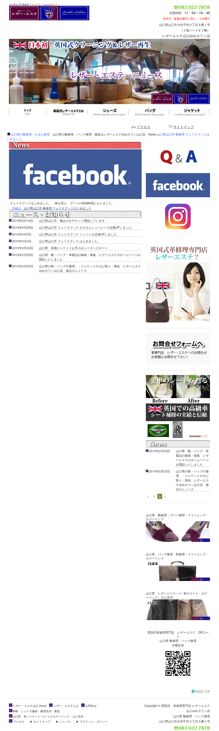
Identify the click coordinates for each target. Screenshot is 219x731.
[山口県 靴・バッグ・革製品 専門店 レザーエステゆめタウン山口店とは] (178, 321)
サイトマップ (183, 126)
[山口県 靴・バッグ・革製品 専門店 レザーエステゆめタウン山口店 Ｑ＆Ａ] (178, 170)
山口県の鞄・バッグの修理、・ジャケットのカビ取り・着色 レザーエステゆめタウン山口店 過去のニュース (192, 480)
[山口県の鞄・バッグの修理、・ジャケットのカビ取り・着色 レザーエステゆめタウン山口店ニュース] (75, 217)
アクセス (144, 126)
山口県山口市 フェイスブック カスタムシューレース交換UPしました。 (87, 227)
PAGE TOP (202, 691)
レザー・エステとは (65, 706)
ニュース (65, 721)
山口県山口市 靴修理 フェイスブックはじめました (58, 208)
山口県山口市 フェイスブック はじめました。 (70, 241)
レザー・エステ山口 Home (29, 706)
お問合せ (91, 706)
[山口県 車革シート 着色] (178, 438)
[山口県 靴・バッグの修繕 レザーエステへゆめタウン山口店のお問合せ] (178, 363)
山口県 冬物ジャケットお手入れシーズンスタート (73, 248)
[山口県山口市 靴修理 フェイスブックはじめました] (75, 198)
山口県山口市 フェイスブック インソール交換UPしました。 (79, 234)
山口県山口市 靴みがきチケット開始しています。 (73, 220)
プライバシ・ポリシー (94, 721)
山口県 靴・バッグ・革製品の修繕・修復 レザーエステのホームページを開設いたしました (192, 457)
